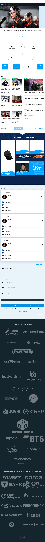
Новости (4, 76)
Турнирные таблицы (8, 268)
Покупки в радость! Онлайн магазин (23, 137)
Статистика (5, 188)
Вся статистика (39, 264)
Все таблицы (40, 314)
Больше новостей (39, 128)
